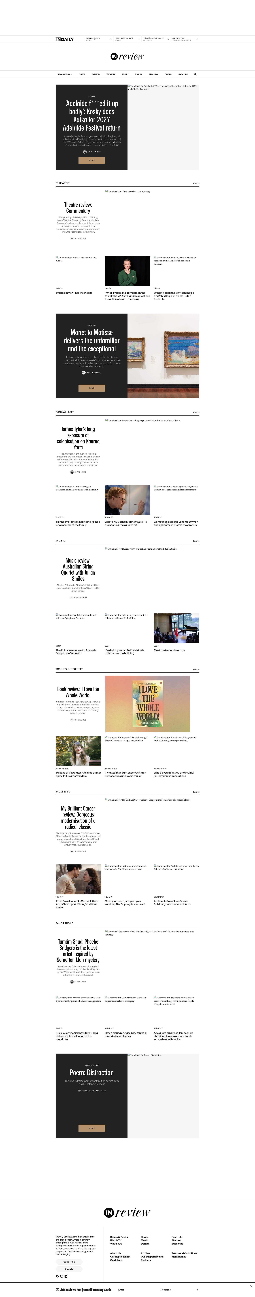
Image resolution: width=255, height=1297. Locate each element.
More (196, 183)
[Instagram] (61, 1276)
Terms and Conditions (184, 1253)
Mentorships (179, 1256)
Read (91, 160)
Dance (82, 74)
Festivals (96, 74)
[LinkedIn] (66, 1276)
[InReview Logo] (127, 56)
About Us (115, 1253)
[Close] (251, 1286)
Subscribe (183, 74)
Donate (168, 74)
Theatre (138, 74)
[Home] (70, 39)
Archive (145, 1253)
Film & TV (111, 74)
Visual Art (153, 74)
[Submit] (196, 1289)
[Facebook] (57, 1276)
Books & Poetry (65, 74)
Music (125, 74)
